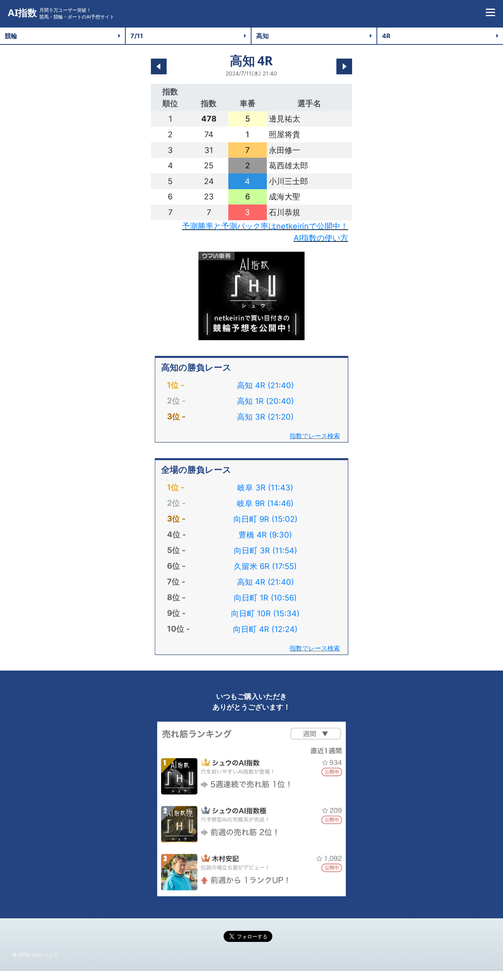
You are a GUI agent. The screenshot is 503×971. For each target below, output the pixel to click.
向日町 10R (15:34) (265, 613)
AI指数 (22, 12)
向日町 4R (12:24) (265, 629)
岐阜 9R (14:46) (265, 503)
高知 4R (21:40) (265, 385)
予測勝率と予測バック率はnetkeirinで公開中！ (265, 226)
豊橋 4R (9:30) (265, 535)
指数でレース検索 (315, 436)
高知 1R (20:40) (265, 401)
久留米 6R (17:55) (265, 566)
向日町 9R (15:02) (265, 519)
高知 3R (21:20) (265, 417)
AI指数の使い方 (321, 238)
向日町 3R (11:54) (265, 550)
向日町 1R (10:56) (265, 597)
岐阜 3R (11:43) (265, 487)
